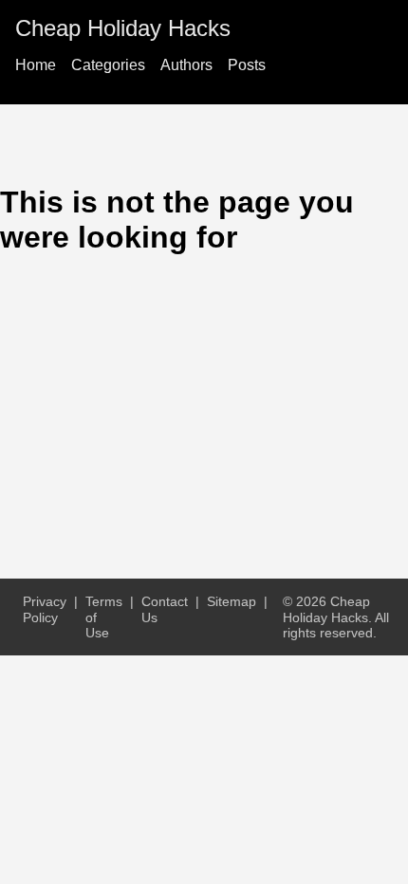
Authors (186, 65)
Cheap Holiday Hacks (123, 28)
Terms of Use (103, 616)
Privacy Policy (44, 609)
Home (35, 65)
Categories (108, 65)
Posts (247, 65)
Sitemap (231, 601)
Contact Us (164, 609)
